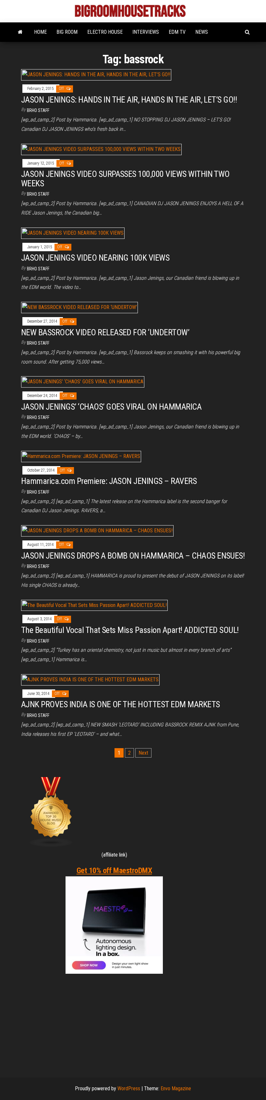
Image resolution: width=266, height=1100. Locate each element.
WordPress (128, 1088)
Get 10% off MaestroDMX (114, 870)
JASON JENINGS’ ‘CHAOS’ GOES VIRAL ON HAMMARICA (111, 407)
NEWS (201, 32)
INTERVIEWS (145, 32)
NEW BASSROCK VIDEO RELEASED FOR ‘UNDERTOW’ (105, 332)
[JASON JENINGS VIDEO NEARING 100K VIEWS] (73, 232)
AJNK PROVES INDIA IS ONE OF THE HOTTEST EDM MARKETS (120, 704)
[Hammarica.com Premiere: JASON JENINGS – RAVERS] (81, 456)
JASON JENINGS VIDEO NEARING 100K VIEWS (95, 258)
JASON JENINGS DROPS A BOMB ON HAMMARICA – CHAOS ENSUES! (133, 556)
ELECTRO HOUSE (105, 32)
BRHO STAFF (38, 110)
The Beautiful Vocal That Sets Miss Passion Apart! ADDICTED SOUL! (130, 630)
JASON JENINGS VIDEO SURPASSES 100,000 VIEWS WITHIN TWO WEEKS (125, 178)
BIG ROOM (67, 32)
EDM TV (177, 32)
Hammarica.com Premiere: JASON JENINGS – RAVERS (109, 481)
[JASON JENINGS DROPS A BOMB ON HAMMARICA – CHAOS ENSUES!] (97, 530)
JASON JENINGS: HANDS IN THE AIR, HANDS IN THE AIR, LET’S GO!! (129, 100)
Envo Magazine (176, 1088)
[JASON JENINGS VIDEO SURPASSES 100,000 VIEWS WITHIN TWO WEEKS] (101, 149)
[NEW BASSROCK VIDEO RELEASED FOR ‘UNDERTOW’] (79, 307)
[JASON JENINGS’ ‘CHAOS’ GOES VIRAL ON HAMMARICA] (82, 381)
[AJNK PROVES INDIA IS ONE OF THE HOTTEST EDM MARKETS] (90, 679)
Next (143, 753)
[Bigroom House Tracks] (20, 32)
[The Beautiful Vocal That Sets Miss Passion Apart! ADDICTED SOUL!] (94, 605)
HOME (40, 32)
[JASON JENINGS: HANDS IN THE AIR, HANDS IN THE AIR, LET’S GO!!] (96, 74)
